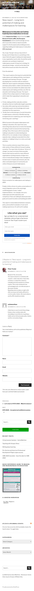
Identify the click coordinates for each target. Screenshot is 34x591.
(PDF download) (7, 49)
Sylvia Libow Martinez (10, 3)
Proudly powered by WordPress (10, 587)
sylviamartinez (22, 17)
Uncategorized (10, 252)
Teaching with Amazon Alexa (10, 443)
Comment (5, 335)
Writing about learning (9, 447)
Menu (17, 11)
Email (4, 367)
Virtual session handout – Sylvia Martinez (14, 440)
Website (5, 375)
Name (4, 358)
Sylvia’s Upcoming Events (12, 523)
